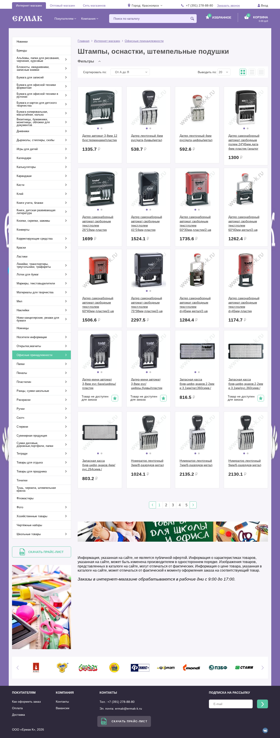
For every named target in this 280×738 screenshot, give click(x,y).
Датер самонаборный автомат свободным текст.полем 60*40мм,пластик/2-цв (98, 304)
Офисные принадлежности (144, 41)
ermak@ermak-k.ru (128, 708)
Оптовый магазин (62, 5)
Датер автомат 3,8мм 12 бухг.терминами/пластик (99, 138)
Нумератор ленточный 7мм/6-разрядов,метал (196, 463)
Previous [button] (17, 667)
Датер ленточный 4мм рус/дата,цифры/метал (196, 138)
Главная (83, 41)
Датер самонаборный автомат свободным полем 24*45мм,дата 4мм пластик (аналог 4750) (243, 142)
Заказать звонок (228, 5)
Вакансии (62, 708)
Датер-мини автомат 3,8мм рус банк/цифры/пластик (99, 384)
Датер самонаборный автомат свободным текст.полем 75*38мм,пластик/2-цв (147, 304)
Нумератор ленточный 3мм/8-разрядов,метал (147, 463)
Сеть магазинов (94, 5)
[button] (152, 5)
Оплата (17, 708)
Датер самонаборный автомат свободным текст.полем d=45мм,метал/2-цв (195, 304)
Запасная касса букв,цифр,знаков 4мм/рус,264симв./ (98, 465)
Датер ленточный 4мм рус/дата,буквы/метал (147, 138)
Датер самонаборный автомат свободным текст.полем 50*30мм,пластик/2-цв (195, 223)
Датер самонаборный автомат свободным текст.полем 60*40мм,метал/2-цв (243, 223)
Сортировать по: (95, 72)
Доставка (18, 714)
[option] (36, 668)
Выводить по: (207, 72)
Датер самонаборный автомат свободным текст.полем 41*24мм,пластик (146, 223)
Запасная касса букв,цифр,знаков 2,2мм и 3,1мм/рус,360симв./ (245, 384)
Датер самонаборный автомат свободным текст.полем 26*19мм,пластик (97, 223)
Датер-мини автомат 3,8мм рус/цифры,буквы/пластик (146, 384)
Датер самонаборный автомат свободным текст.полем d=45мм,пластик (243, 304)
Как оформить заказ (26, 701)
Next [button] (262, 667)
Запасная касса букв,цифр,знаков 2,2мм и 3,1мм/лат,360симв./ (197, 384)
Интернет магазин (29, 5)
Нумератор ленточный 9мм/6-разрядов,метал (244, 463)
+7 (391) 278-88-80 (199, 5)
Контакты (62, 701)
